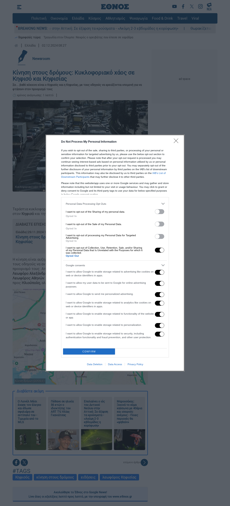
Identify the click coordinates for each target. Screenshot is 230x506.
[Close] (177, 142)
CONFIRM (89, 351)
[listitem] (115, 204)
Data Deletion (94, 364)
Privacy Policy (135, 364)
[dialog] (115, 253)
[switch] (159, 211)
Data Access (115, 364)
